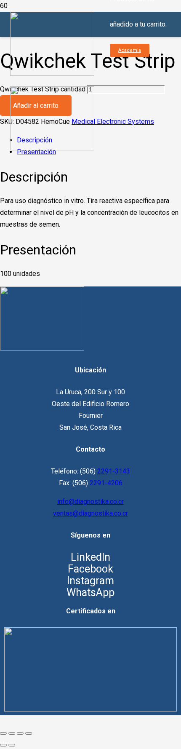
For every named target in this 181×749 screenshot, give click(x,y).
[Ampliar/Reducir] (3, 733)
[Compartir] (20, 733)
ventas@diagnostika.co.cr (90, 513)
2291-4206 (106, 483)
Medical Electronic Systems (113, 122)
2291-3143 (113, 471)
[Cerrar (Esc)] (28, 733)
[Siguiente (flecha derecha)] (11, 745)
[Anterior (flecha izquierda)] (3, 745)
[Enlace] (42, 348)
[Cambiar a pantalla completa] (11, 733)
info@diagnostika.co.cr (90, 502)
